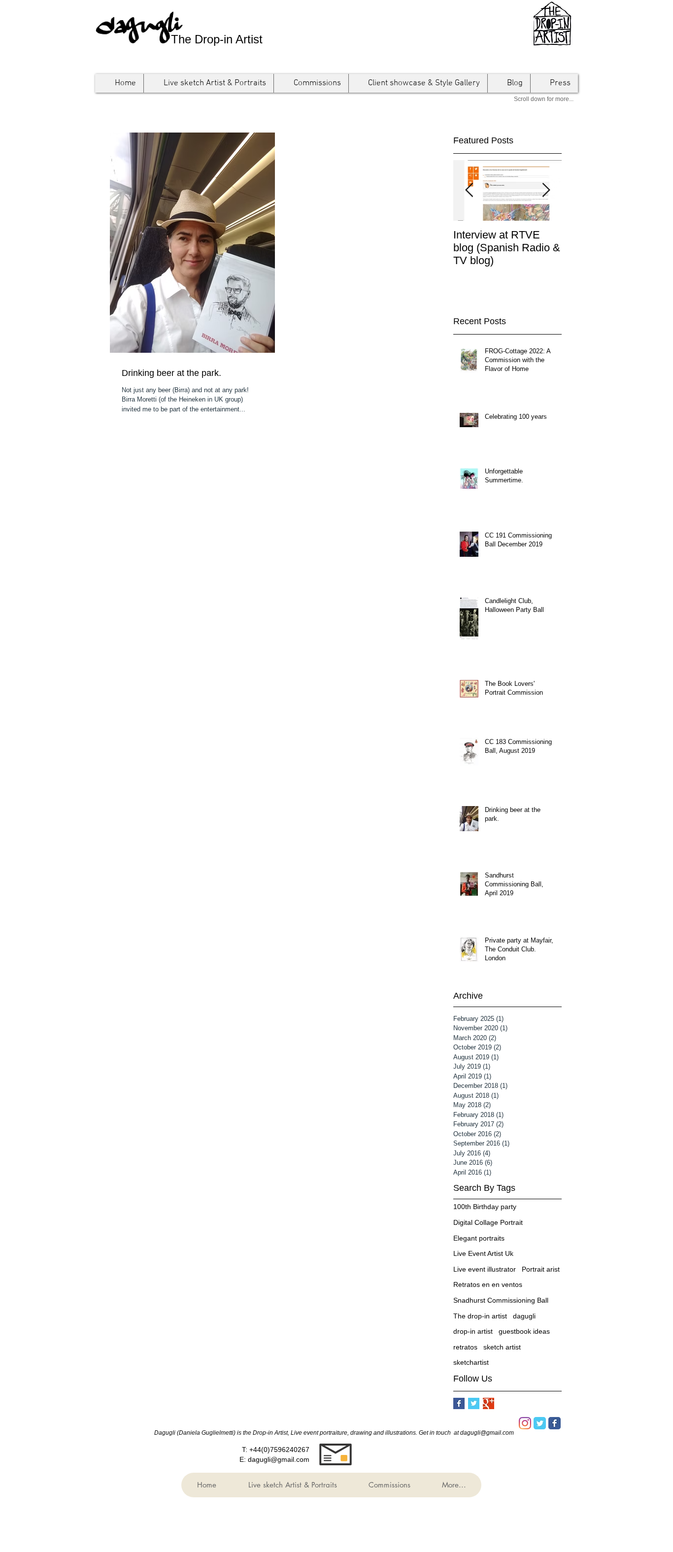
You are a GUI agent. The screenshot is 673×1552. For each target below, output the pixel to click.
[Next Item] (545, 190)
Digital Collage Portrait (488, 1222)
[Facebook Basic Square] (459, 1403)
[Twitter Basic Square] (473, 1403)
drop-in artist (473, 1331)
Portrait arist (541, 1269)
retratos (465, 1347)
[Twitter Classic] (540, 1423)
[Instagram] (525, 1423)
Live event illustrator (484, 1269)
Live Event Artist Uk (483, 1253)
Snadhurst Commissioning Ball (500, 1300)
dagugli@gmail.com (278, 1459)
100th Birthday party (484, 1207)
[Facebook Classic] (554, 1423)
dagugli (524, 1316)
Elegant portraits (479, 1238)
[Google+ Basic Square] (488, 1403)
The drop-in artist (480, 1316)
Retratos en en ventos (487, 1284)
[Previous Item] (469, 190)
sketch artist (502, 1347)
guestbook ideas (524, 1331)
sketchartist (471, 1362)
